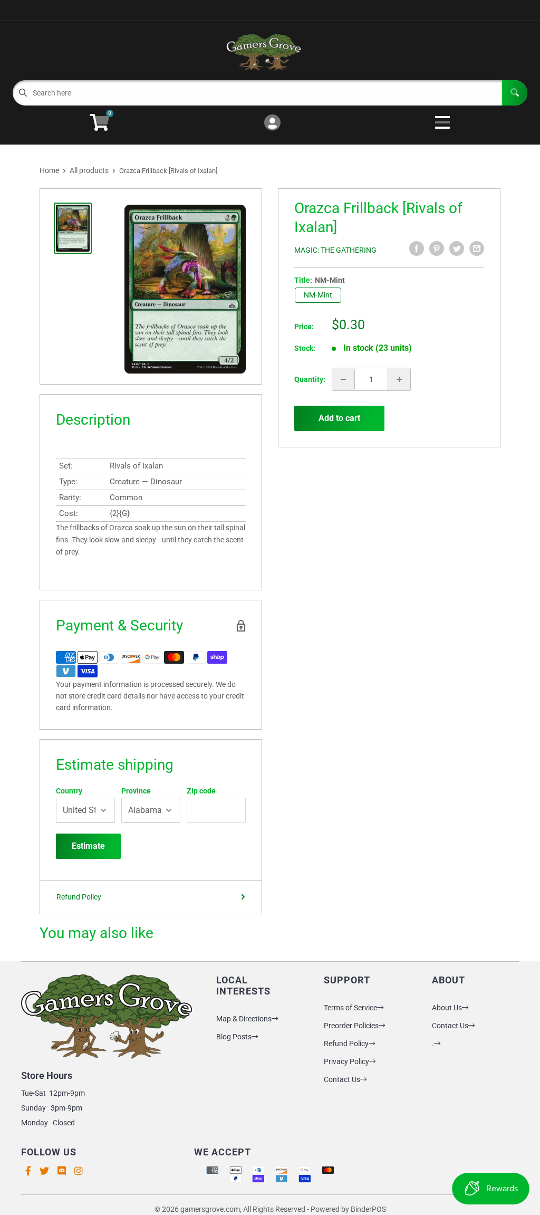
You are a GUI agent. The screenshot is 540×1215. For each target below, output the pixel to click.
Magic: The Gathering (335, 250)
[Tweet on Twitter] (456, 248)
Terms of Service (350, 1007)
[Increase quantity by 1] (399, 379)
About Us (447, 1007)
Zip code (201, 791)
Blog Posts (234, 1036)
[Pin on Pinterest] (436, 248)
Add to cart (339, 418)
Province (136, 791)
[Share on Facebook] (416, 248)
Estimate (88, 846)
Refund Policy (78, 897)
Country (69, 791)
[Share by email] (476, 248)
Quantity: (309, 379)
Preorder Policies (351, 1025)
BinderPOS (368, 1209)
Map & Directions (244, 1019)
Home (49, 170)
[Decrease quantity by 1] (343, 379)
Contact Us (342, 1079)
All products (89, 170)
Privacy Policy (346, 1061)
